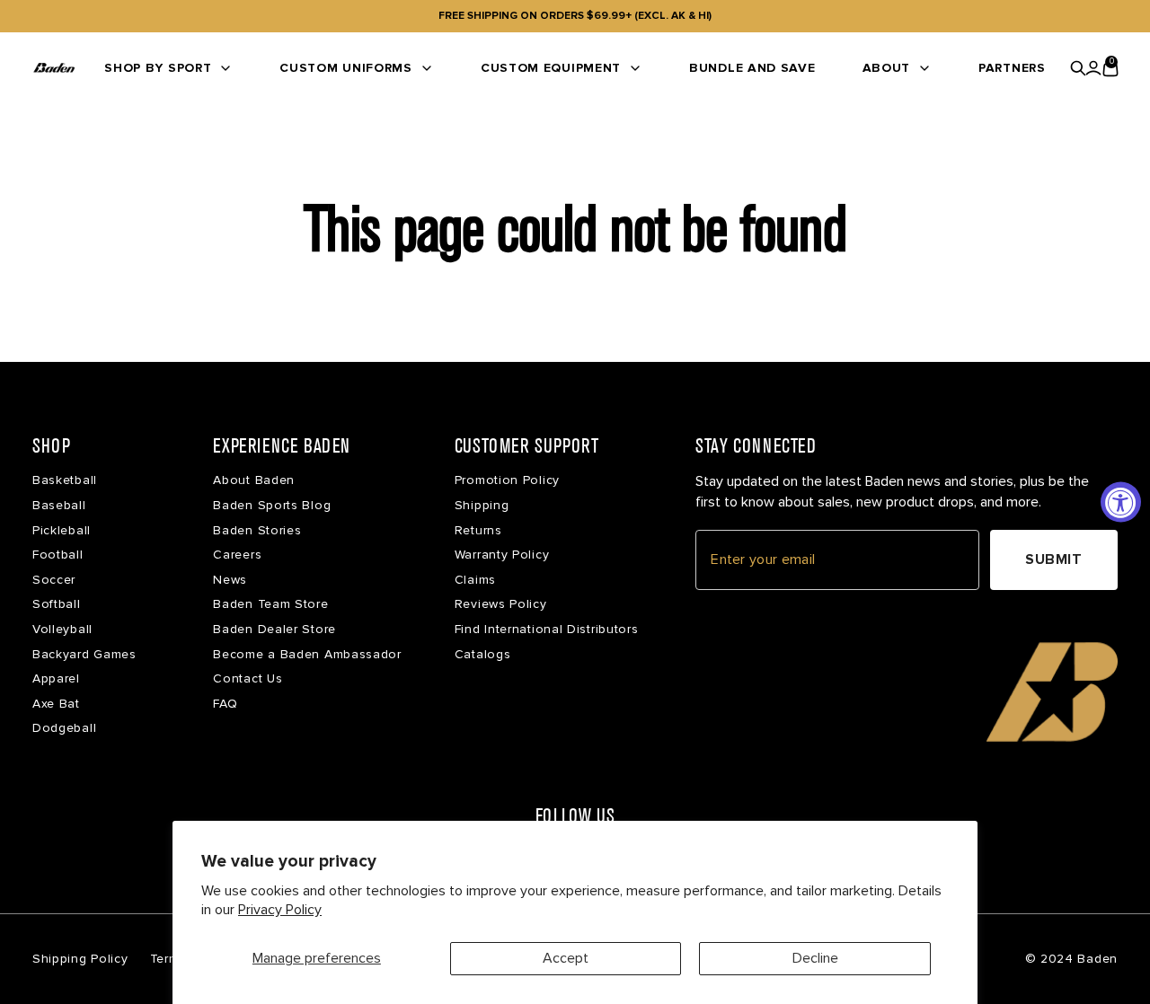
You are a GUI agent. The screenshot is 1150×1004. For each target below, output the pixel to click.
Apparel (56, 678)
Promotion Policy (507, 480)
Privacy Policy (280, 910)
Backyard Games (84, 654)
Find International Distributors (547, 629)
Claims (475, 579)
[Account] (1093, 68)
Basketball (64, 480)
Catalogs (483, 654)
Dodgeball (64, 727)
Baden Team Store (270, 604)
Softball (56, 604)
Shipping (482, 505)
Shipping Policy (80, 958)
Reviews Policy (501, 604)
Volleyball (62, 629)
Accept (565, 958)
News (230, 579)
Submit (1053, 559)
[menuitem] (168, 67)
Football (58, 554)
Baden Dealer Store (274, 629)
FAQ (225, 703)
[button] (1052, 691)
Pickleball (61, 530)
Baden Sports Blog (272, 505)
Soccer (53, 579)
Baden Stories (257, 530)
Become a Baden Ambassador (307, 654)
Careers (237, 554)
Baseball (59, 505)
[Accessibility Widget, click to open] (1121, 502)
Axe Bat (56, 703)
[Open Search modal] (1079, 68)
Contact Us (247, 678)
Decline (815, 958)
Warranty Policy (502, 554)
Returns (478, 530)
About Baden (254, 480)
